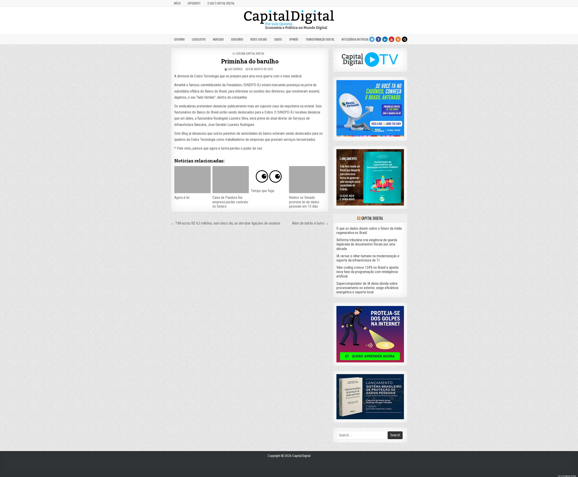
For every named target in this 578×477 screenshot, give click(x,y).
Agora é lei (181, 197)
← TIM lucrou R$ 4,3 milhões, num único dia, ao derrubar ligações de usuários (225, 223)
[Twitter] (372, 39)
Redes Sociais (258, 39)
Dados (278, 39)
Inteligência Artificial (355, 39)
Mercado (218, 39)
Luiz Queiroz (235, 69)
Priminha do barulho (250, 61)
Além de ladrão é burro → (310, 223)
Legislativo (199, 39)
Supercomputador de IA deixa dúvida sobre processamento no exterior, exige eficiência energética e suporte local (367, 287)
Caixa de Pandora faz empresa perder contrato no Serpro (230, 201)
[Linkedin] (385, 39)
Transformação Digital (319, 39)
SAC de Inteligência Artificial (567, 476)
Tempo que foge (262, 191)
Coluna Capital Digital (250, 53)
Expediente (194, 3)
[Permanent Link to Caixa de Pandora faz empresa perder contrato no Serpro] (230, 179)
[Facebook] (378, 39)
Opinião (293, 39)
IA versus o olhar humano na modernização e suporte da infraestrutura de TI (367, 258)
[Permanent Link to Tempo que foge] (269, 176)
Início (177, 3)
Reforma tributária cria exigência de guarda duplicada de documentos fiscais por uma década (366, 244)
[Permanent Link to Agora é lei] (192, 179)
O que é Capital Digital (221, 3)
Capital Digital (372, 218)
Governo (179, 39)
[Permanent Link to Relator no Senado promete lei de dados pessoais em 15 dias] (307, 179)
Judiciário (237, 39)
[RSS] (398, 39)
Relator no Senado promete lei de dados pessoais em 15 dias (304, 201)
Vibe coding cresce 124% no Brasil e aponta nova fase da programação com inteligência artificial (367, 271)
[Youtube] (391, 39)
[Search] (404, 39)
